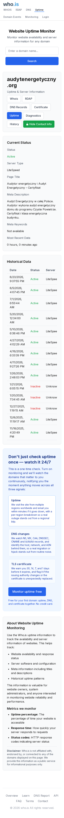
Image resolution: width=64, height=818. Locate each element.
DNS (28, 9)
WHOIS (7, 9)
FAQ (19, 801)
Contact (43, 801)
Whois (14, 98)
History (14, 124)
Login (45, 16)
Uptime (39, 9)
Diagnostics (33, 115)
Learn (26, 795)
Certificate (41, 107)
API (56, 795)
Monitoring (31, 16)
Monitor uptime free (27, 591)
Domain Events (12, 16)
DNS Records (18, 107)
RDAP (19, 9)
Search (32, 61)
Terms (30, 801)
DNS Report (41, 795)
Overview (12, 795)
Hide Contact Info (40, 124)
